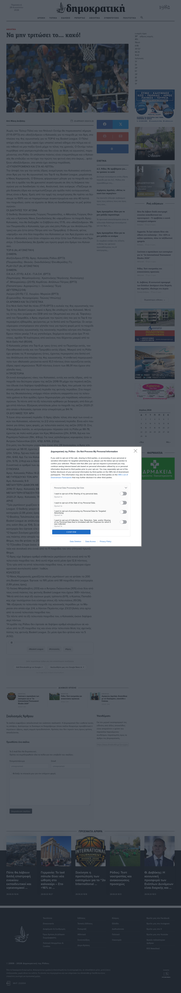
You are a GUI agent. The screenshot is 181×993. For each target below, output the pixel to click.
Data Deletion (75, 541)
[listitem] (90, 487)
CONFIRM (71, 532)
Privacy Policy (105, 541)
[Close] (136, 451)
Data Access (90, 541)
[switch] (123, 493)
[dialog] (90, 496)
